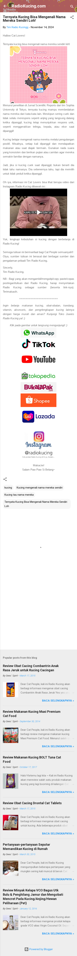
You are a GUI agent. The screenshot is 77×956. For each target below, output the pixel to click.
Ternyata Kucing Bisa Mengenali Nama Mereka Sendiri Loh (35, 504)
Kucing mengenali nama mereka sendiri (39, 487)
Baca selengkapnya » (58, 700)
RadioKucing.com (28, 6)
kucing (8, 487)
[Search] (72, 7)
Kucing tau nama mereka (19, 494)
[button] (72, 18)
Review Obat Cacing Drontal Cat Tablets (32, 803)
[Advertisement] (38, 619)
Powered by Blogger (41, 949)
